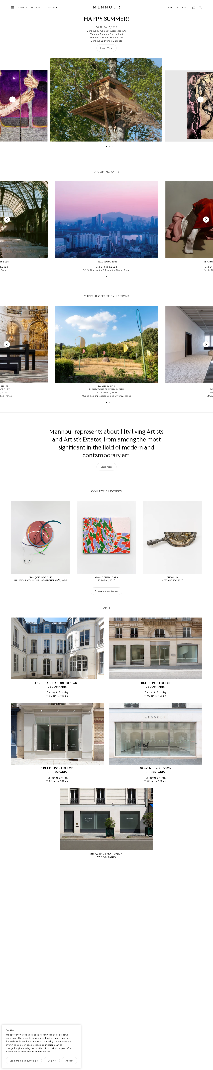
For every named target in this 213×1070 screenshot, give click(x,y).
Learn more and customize (23, 1060)
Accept (69, 1060)
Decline (52, 1060)
